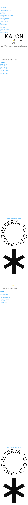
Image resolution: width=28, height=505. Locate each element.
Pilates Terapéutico (4, 21)
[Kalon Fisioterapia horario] (14, 217)
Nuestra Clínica (3, 64)
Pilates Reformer (3, 19)
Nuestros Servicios (4, 9)
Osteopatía (2, 13)
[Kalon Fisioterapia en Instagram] (14, 109)
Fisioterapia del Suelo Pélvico (6, 15)
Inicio (1, 6)
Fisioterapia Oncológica (5, 18)
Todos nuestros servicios (5, 10)
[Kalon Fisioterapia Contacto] (14, 145)
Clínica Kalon (3, 7)
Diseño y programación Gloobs (14, 218)
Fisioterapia (2, 12)
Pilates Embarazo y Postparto (6, 16)
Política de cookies (4, 73)
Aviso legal (2, 72)
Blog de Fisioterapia (4, 29)
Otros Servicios (3, 27)
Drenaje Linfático (3, 26)
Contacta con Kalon (4, 32)
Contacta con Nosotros (5, 68)
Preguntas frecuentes (4, 30)
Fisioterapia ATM (3, 24)
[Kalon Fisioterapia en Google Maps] (14, 181)
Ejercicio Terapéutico (4, 23)
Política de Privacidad (4, 70)
